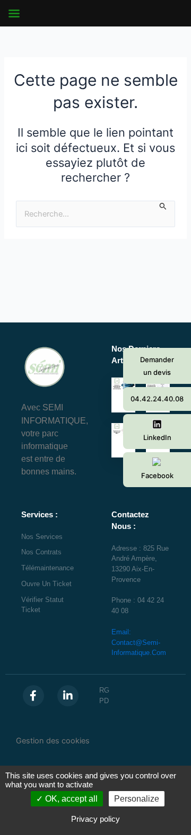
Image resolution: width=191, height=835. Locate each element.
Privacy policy (95, 818)
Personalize (136, 798)
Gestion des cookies (53, 741)
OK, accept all (70, 798)
